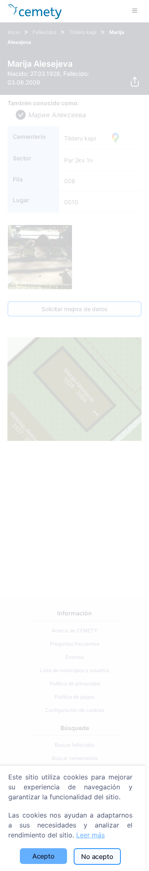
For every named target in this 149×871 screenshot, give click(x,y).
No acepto (97, 856)
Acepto (43, 856)
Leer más (90, 835)
